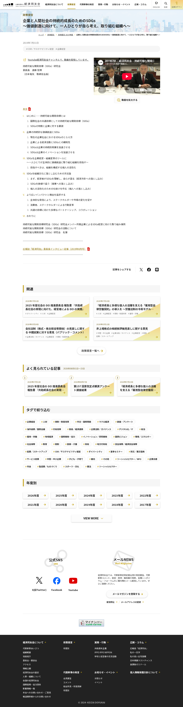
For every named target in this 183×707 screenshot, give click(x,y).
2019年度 (89, 504)
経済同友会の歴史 (31, 672)
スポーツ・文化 (71, 466)
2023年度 (117, 495)
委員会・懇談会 (30, 660)
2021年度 (33, 504)
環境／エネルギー (142, 436)
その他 (105, 459)
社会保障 (30, 444)
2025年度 (61, 495)
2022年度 (145, 495)
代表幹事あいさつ (31, 648)
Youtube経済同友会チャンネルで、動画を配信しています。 (58, 59)
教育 (44, 444)
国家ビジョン (120, 436)
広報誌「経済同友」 (139, 648)
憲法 (88, 466)
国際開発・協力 (67, 436)
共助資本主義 (101, 648)
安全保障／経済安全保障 (125, 444)
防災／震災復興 (137, 451)
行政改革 (56, 429)
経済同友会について (54, 4)
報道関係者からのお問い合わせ (37, 696)
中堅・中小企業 (53, 459)
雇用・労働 (31, 436)
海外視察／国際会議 (35, 429)
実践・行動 (103, 4)
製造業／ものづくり (47, 466)
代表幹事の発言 (87, 4)
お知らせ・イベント (121, 4)
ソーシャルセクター (107, 466)
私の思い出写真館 (138, 656)
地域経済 (48, 436)
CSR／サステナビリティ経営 (67, 451)
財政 (86, 444)
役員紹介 (27, 656)
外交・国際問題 (83, 421)
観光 (92, 459)
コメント (67, 682)
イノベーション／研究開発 (94, 436)
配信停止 (111, 602)
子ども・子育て (75, 459)
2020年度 (61, 504)
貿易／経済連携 (75, 429)
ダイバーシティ (95, 451)
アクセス (27, 664)
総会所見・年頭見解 (72, 686)
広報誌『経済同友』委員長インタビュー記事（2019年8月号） (54, 249)
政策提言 (71, 4)
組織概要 (27, 652)
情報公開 (27, 668)
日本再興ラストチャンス (141, 660)
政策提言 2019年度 (65, 34)
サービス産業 (32, 459)
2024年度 (89, 495)
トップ (41, 34)
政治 (142, 429)
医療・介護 (71, 444)
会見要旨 (67, 678)
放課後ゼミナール (138, 664)
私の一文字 (135, 652)
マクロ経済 (103, 421)
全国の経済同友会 (31, 680)
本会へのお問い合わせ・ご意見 (37, 692)
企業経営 (30, 421)
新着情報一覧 (29, 688)
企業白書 (152, 459)
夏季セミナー (116, 451)
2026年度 (33, 495)
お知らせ (99, 678)
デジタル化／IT (125, 429)
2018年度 (117, 504)
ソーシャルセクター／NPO (128, 459)
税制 (56, 444)
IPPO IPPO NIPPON (103, 652)
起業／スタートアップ (36, 451)
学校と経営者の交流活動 (106, 656)
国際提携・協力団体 (32, 684)
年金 (28, 466)
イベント (99, 682)
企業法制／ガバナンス (100, 429)
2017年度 (145, 504)
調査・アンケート (124, 421)
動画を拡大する (130, 100)
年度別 (66, 648)
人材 (44, 421)
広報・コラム (141, 4)
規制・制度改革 (61, 421)
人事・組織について (32, 676)
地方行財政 (101, 444)
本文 (25, 109)
